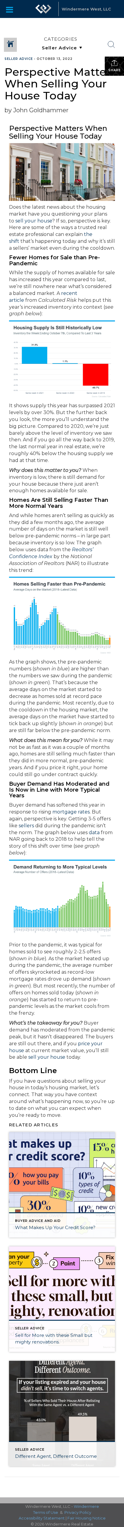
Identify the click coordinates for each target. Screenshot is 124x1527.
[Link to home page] (43, 9)
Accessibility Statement (42, 1518)
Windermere (86, 1506)
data (94, 832)
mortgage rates (71, 812)
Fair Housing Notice (86, 1518)
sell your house (33, 221)
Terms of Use (45, 1512)
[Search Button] (111, 45)
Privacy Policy (77, 1512)
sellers (26, 825)
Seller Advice (19, 59)
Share (114, 70)
